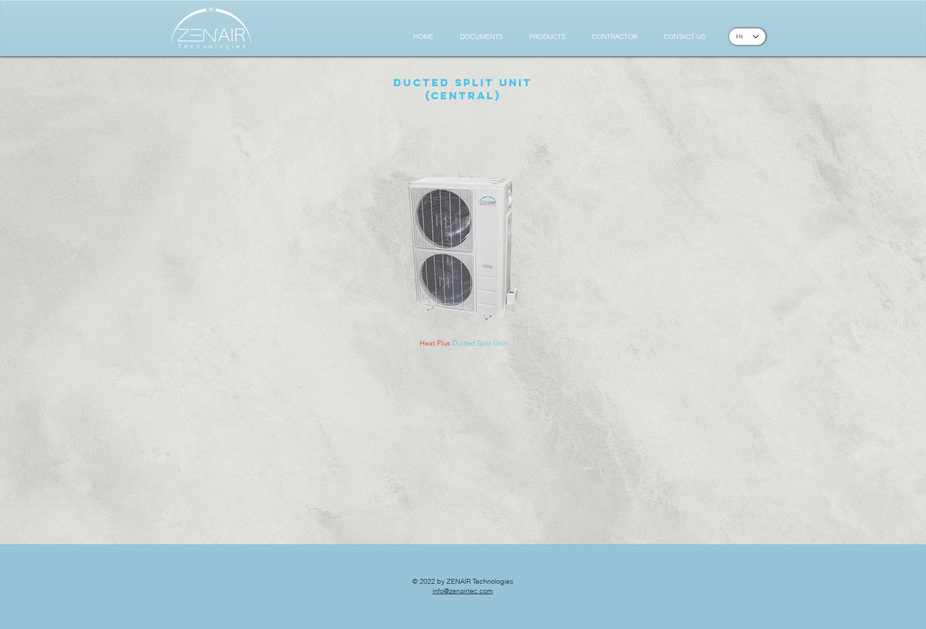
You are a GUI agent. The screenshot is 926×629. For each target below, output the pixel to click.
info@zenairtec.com (463, 591)
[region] (464, 245)
